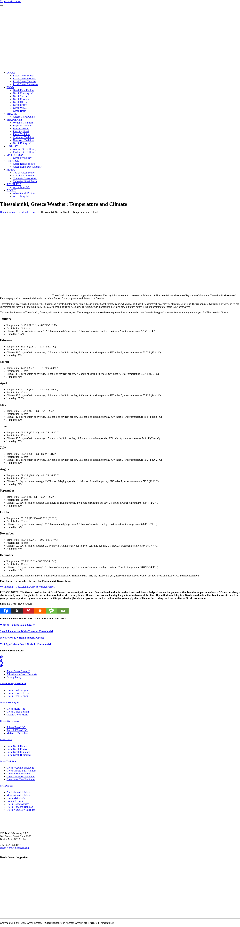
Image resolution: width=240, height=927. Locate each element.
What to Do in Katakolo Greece (17, 624)
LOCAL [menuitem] (11, 72)
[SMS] (51, 611)
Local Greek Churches (18, 752)
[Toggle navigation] (1, 5)
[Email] (63, 611)
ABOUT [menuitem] (11, 190)
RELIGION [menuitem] (13, 160)
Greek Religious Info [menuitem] (24, 163)
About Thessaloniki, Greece (23, 212)
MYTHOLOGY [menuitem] (15, 155)
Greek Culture (6, 786)
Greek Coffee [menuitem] (20, 105)
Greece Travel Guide (9, 721)
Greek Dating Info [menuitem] (22, 143)
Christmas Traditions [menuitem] (23, 137)
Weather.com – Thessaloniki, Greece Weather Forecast (28, 586)
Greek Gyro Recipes (17, 696)
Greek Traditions (8, 761)
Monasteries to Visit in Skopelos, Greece (22, 637)
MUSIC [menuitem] (11, 169)
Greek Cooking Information (13, 683)
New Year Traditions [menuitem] (23, 140)
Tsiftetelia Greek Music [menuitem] (25, 178)
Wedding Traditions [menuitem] (23, 122)
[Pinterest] (28, 611)
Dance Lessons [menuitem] (21, 128)
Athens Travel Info (16, 727)
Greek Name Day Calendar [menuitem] (27, 166)
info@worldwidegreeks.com (14, 847)
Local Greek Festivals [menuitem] (24, 78)
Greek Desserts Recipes (19, 693)
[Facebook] (5, 611)
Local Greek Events (17, 746)
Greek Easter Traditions (19, 773)
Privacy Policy (14, 677)
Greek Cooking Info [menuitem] (23, 93)
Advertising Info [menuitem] (21, 187)
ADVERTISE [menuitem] (14, 184)
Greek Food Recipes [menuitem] (23, 90)
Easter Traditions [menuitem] (21, 134)
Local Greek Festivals (18, 749)
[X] (17, 611)
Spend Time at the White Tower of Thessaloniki (26, 631)
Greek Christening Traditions (21, 770)
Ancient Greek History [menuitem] (25, 149)
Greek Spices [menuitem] (20, 96)
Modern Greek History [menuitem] (25, 152)
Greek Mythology (16, 798)
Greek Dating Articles (18, 804)
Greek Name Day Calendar (21, 809)
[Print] (40, 611)
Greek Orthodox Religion (20, 806)
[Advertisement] (120, 46)
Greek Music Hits (16, 708)
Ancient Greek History (18, 792)
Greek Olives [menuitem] (20, 102)
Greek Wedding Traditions (20, 767)
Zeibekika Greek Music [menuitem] (25, 181)
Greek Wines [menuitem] (19, 108)
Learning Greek (15, 801)
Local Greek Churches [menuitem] (24, 81)
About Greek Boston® (18, 671)
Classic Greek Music (17, 714)
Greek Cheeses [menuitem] (21, 99)
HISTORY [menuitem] (12, 146)
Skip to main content (10, 1)
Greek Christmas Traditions (21, 776)
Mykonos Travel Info (17, 733)
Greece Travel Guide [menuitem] (24, 116)
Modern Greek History (18, 795)
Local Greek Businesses (19, 755)
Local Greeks (6, 739)
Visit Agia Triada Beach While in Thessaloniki (25, 644)
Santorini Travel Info (17, 730)
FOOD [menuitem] (10, 87)
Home (3, 212)
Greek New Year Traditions (21, 779)
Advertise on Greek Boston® (22, 674)
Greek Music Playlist (9, 702)
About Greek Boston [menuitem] (24, 193)
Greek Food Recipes (17, 690)
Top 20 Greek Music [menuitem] (23, 172)
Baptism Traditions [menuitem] (22, 125)
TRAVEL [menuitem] (12, 113)
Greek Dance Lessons (18, 711)
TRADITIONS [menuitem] (15, 119)
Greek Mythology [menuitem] (22, 157)
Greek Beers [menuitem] (19, 110)
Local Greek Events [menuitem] (23, 75)
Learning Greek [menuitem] (21, 131)
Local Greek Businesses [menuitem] (25, 84)
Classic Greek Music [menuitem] (23, 175)
